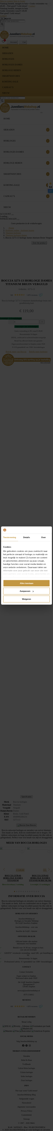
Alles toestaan (26, 583)
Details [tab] (26, 537)
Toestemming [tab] (9, 537)
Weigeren (26, 599)
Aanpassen (25, 591)
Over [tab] (43, 537)
